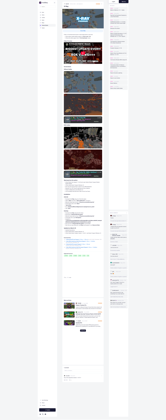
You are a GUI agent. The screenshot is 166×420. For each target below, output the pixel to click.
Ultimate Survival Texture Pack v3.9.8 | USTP (88, 314)
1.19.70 (66, 255)
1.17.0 (84, 255)
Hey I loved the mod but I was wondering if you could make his (117, 292)
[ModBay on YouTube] (40, 414)
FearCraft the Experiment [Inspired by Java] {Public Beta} (118, 16)
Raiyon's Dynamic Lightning (116, 72)
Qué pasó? (112, 264)
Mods (43, 20)
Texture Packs (45, 25)
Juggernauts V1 (114, 286)
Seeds (43, 27)
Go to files (83, 30)
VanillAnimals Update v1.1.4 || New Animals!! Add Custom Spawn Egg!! (117, 22)
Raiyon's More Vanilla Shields (116, 88)
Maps (43, 22)
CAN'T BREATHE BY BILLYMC (116, 296)
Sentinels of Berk (114, 241)
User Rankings (45, 400)
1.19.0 (70, 255)
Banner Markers (113, 83)
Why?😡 (112, 273)
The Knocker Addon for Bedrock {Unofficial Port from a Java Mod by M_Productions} (118, 66)
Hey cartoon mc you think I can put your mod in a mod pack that (117, 302)
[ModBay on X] (43, 414)
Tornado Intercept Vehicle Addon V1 (118, 220)
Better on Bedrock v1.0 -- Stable (117, 10)
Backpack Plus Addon (115, 28)
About (43, 402)
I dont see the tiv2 (114, 246)
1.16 (88, 255)
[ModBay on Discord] (45, 414)
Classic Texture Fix (81, 305)
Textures (100, 303)
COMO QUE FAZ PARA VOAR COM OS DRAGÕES (118, 237)
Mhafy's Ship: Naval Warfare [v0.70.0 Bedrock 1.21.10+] (118, 54)
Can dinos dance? (114, 255)
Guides (43, 17)
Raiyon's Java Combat (115, 78)
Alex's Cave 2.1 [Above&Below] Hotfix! (117, 258)
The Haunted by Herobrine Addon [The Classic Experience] (117, 42)
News (43, 14)
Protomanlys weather (115, 249)
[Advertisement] (73, 267)
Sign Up (124, 1)
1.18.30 (75, 255)
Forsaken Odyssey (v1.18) (116, 48)
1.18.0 (79, 255)
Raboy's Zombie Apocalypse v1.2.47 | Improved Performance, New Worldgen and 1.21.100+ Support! (118, 35)
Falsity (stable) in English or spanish (118, 267)
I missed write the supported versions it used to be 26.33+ (118, 227)
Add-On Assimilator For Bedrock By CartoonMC (118, 306)
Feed (43, 12)
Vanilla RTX (79, 323)
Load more (83, 330)
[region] (47, 213)
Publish (48, 410)
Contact (43, 405)
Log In (113, 1)
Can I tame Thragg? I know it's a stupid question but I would (117, 282)
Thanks (112, 217)
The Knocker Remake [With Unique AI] (118, 59)
